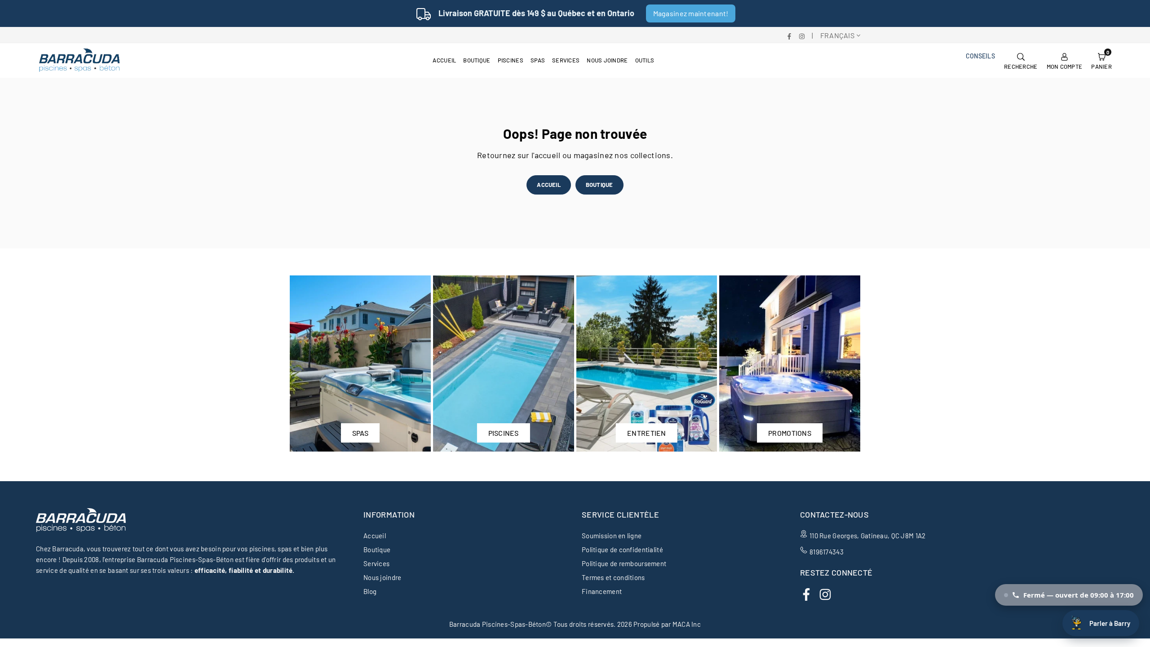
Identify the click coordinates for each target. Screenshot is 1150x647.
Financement (602, 591)
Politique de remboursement (624, 563)
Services (565, 60)
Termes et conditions (613, 577)
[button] (1101, 60)
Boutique (476, 60)
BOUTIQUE (599, 184)
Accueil (444, 60)
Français (837, 35)
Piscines (510, 60)
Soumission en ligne (611, 536)
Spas (538, 60)
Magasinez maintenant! (691, 13)
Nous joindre (607, 60)
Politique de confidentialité (622, 549)
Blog (369, 591)
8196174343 (826, 552)
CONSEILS (980, 56)
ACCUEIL (548, 184)
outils (645, 60)
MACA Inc (686, 624)
